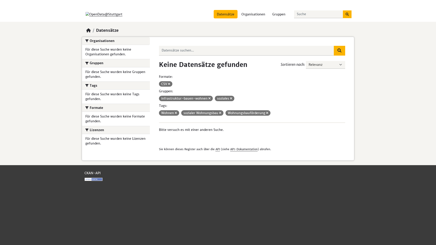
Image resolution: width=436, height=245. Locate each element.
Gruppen (278, 14)
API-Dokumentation (244, 149)
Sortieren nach (292, 64)
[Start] (88, 30)
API (218, 149)
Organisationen (253, 14)
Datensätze (225, 14)
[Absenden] (347, 14)
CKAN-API (92, 173)
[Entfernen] (169, 84)
